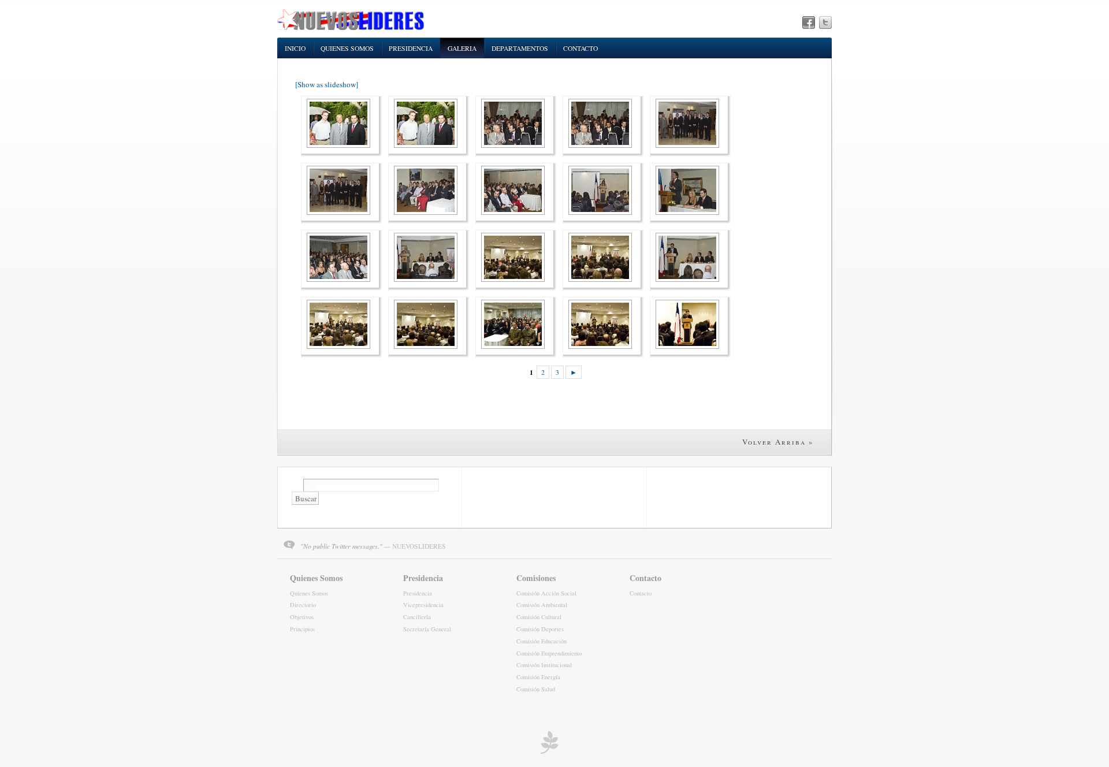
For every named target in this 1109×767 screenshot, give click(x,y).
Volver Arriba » (778, 442)
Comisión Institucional (544, 665)
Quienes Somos (347, 48)
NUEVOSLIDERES (419, 546)
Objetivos (302, 617)
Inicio (295, 48)
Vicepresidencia (423, 605)
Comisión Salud (535, 689)
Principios (302, 629)
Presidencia (411, 48)
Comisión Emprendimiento (549, 653)
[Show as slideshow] (326, 84)
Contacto (580, 48)
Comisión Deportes (540, 629)
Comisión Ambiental (541, 605)
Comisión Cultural (538, 617)
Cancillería (417, 617)
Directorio (303, 605)
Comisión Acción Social (546, 593)
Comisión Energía (538, 677)
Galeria (462, 48)
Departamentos (520, 48)
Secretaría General (427, 629)
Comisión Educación (541, 641)
